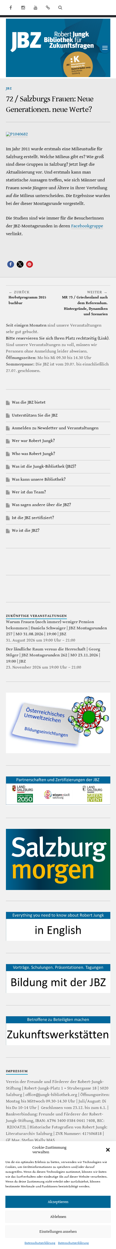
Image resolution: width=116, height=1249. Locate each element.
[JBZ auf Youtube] (35, 7)
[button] (108, 1149)
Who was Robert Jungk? (33, 453)
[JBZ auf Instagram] (23, 7)
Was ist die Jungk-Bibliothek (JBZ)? (44, 466)
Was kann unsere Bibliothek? (39, 479)
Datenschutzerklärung (40, 1243)
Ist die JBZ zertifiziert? (33, 517)
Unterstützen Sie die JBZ (34, 415)
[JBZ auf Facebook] (11, 7)
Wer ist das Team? (29, 492)
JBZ (9, 89)
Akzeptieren (58, 1202)
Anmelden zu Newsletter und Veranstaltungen (55, 428)
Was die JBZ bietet (29, 402)
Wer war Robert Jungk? (33, 440)
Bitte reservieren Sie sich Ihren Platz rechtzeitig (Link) (57, 338)
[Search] (60, 7)
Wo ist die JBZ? (25, 530)
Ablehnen (58, 1216)
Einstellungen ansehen (58, 1231)
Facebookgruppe (87, 226)
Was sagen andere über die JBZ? (41, 504)
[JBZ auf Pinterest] (48, 7)
